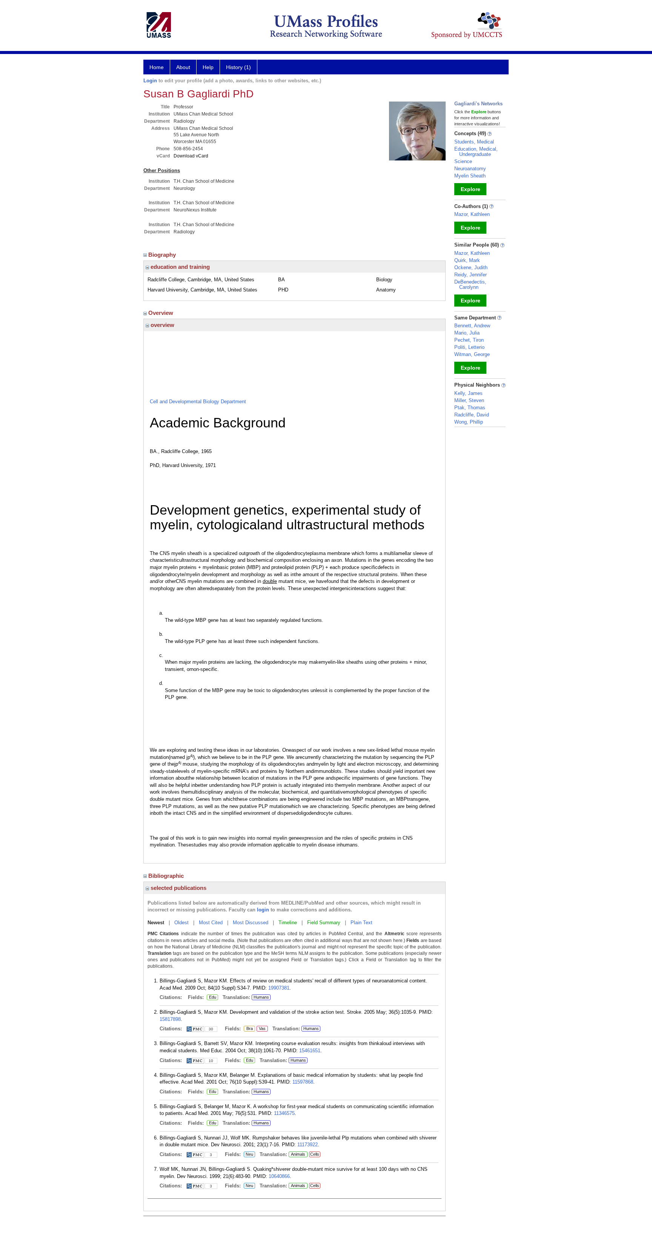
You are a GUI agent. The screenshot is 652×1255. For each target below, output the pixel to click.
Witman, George (472, 354)
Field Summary (323, 922)
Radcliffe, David (471, 415)
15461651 (309, 1050)
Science (463, 161)
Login (150, 80)
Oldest (181, 922)
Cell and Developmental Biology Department (198, 401)
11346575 (284, 1113)
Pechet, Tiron (469, 340)
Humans (261, 997)
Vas (261, 1028)
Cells (314, 1154)
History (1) (238, 67)
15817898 (170, 1019)
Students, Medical (474, 142)
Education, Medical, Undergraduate (476, 151)
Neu (248, 1154)
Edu (211, 997)
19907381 (278, 988)
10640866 (279, 1176)
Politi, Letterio (469, 347)
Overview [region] (161, 313)
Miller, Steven (469, 400)
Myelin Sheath (470, 176)
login (263, 910)
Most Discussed (250, 922)
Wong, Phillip (468, 422)
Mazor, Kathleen (472, 214)
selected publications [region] (177, 888)
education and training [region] (179, 267)
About (183, 67)
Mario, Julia (467, 333)
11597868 (302, 1082)
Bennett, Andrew (472, 325)
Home (156, 67)
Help (208, 67)
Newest (156, 922)
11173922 (307, 1144)
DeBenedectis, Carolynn (470, 284)
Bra (248, 1028)
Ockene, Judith (470, 267)
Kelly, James (468, 393)
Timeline (287, 922)
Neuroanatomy (470, 168)
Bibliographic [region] (166, 876)
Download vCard (191, 156)
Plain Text (361, 922)
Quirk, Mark (467, 260)
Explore (470, 189)
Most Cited (211, 922)
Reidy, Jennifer (470, 275)
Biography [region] (162, 254)
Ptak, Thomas (469, 407)
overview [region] (161, 325)
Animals (298, 1154)
